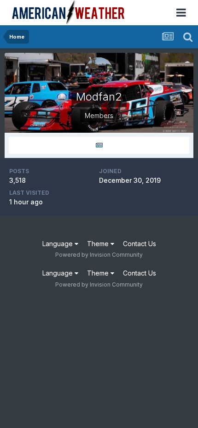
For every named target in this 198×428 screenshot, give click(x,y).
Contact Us (139, 244)
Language (58, 244)
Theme (99, 244)
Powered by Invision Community (99, 254)
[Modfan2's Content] (99, 145)
